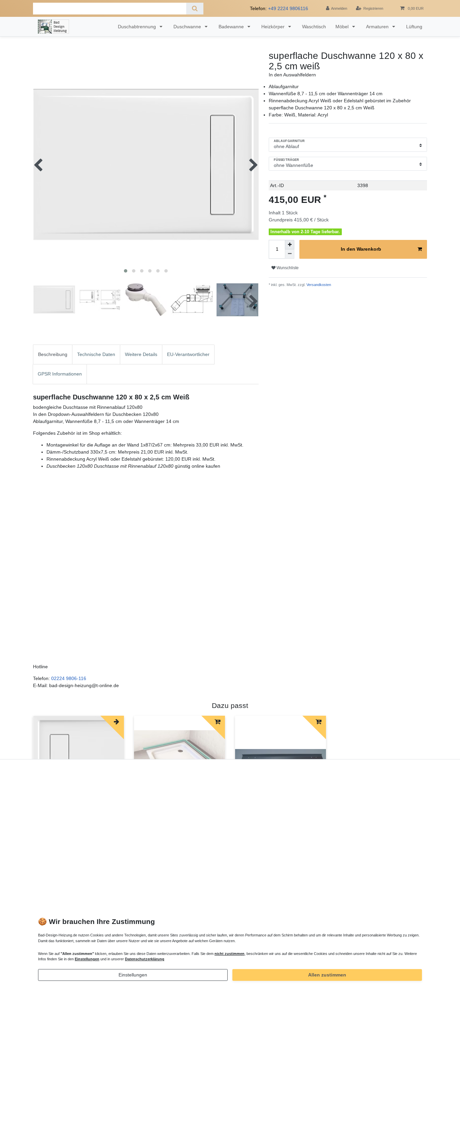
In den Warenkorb (361, 249)
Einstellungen (133, 974)
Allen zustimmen (327, 974)
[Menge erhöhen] (289, 244)
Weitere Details (141, 354)
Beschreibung (52, 354)
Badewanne (232, 26)
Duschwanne (187, 26)
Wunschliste (287, 267)
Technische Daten (96, 354)
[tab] (52, 354)
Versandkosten (318, 285)
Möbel (342, 26)
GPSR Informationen (60, 374)
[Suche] (194, 8)
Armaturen (378, 26)
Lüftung (414, 26)
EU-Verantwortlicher (188, 354)
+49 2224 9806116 (288, 8)
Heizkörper (273, 26)
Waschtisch (314, 26)
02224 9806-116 (68, 678)
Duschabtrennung (137, 26)
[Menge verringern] (289, 254)
